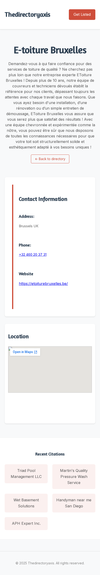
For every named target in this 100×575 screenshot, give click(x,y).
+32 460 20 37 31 (33, 254)
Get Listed (82, 14)
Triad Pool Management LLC (26, 473)
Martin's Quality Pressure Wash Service (74, 476)
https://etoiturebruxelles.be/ (43, 283)
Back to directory (50, 159)
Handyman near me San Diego (73, 503)
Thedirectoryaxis (27, 14)
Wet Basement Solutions (26, 503)
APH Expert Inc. (26, 523)
